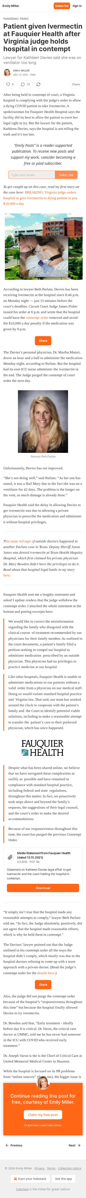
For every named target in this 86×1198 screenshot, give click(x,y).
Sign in (77, 6)
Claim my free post (43, 1114)
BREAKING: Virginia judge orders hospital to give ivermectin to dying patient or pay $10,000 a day (40, 198)
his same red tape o (19, 541)
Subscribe (61, 6)
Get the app (63, 1179)
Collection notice (69, 1168)
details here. (46, 973)
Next (72, 1145)
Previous (16, 1145)
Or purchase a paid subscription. (43, 1125)
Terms (51, 1168)
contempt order (37, 318)
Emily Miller (21, 70)
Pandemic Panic (16, 18)
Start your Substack (32, 1179)
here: (7, 575)
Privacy (39, 1168)
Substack (22, 1189)
